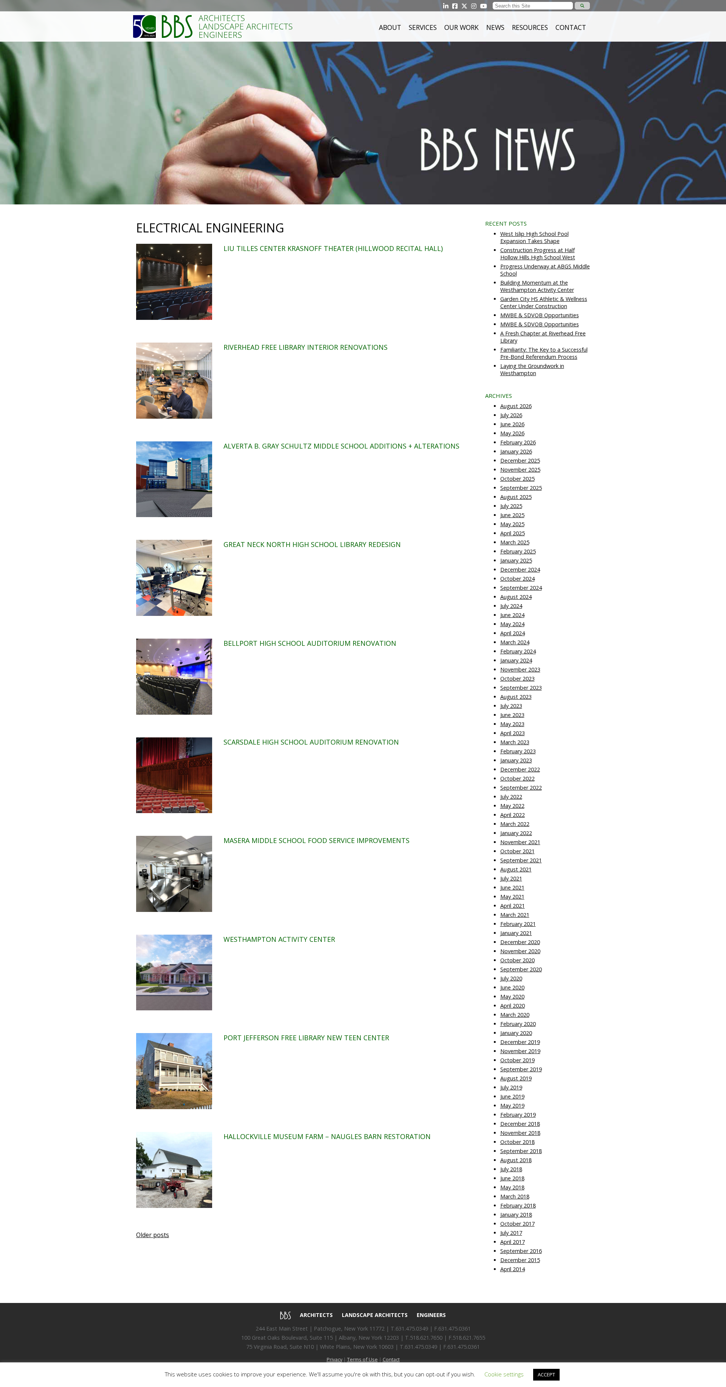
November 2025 (520, 469)
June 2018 (512, 1178)
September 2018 (521, 1151)
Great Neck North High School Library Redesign (312, 544)
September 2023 (521, 687)
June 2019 (512, 1096)
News (495, 27)
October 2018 (517, 1141)
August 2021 (516, 869)
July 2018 (511, 1169)
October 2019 (517, 1060)
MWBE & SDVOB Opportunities (539, 315)
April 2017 (512, 1241)
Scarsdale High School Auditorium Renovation (311, 741)
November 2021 (520, 842)
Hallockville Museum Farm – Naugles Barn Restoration (327, 1136)
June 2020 (512, 987)
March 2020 (514, 1014)
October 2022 (517, 778)
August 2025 (516, 496)
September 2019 (521, 1069)
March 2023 (514, 742)
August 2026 (516, 406)
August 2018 (516, 1160)
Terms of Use (362, 1359)
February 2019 (518, 1114)
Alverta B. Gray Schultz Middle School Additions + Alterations (341, 445)
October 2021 (517, 851)
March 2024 (514, 642)
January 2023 (516, 760)
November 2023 (520, 669)
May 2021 (512, 896)
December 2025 (520, 460)
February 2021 (518, 923)
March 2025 (514, 542)
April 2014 (512, 1269)
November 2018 (520, 1132)
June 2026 (512, 424)
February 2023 (518, 751)
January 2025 (516, 560)
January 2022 (516, 833)
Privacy (334, 1359)
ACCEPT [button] (546, 1374)
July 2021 (511, 878)
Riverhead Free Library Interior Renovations (305, 347)
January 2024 (516, 660)
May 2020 (512, 996)
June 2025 (512, 515)
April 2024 (512, 633)
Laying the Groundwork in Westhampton (532, 369)
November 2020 (520, 951)
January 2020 (516, 1032)
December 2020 (520, 942)
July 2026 (511, 415)
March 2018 (514, 1196)
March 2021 (514, 914)
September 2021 (521, 860)
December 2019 (520, 1042)
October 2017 (517, 1223)
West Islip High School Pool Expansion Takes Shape (534, 237)
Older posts (152, 1235)
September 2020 (521, 969)
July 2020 (511, 978)
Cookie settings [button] (504, 1374)
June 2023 (512, 714)
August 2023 (516, 696)
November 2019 (520, 1051)
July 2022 (511, 796)
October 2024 (517, 578)
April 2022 (512, 814)
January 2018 (516, 1214)
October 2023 (517, 678)
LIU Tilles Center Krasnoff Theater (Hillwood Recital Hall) (333, 248)
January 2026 (516, 451)
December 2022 (520, 769)
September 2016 (521, 1251)
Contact (570, 27)
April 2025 (512, 533)
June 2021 (512, 887)
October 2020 (517, 960)
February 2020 (518, 1023)
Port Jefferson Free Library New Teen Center (306, 1037)
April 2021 (512, 905)
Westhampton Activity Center (279, 939)
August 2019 (516, 1078)
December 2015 (520, 1260)
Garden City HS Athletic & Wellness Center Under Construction (543, 302)
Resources (530, 27)
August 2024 (516, 596)
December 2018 (520, 1123)
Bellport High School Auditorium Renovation (309, 643)
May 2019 (512, 1105)
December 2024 (520, 569)
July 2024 (511, 605)
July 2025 (511, 506)
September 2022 (521, 787)
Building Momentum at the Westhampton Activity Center (537, 286)
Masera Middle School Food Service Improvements (316, 840)
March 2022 (514, 824)
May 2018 (512, 1187)
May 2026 (512, 433)
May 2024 (512, 624)
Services (423, 27)
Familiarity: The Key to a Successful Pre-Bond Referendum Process (544, 353)
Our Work (461, 27)
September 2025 (521, 487)
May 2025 (512, 524)
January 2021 (516, 933)
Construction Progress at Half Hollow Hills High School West (537, 253)
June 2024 (512, 615)
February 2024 (518, 651)
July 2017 (511, 1232)
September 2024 (521, 587)
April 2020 (512, 1005)
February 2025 (518, 551)
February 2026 (518, 442)
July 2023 (511, 705)
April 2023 (512, 733)
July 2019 (511, 1087)
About (390, 27)
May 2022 (512, 805)
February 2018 (518, 1205)
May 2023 (512, 724)
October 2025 (517, 478)
